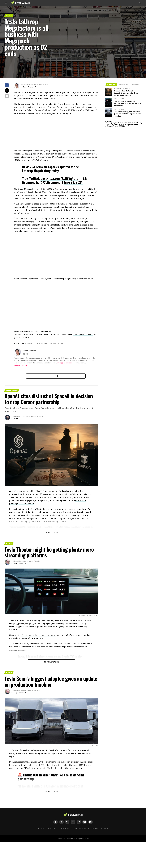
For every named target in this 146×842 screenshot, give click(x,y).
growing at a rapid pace (59, 207)
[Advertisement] (56, 133)
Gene (16, 418)
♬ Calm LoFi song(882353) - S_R (117, 126)
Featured (32, 343)
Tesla (61, 343)
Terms (95, 829)
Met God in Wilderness (64, 104)
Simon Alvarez (28, 87)
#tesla (114, 124)
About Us (50, 829)
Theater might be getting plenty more (38, 635)
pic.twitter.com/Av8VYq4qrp (59, 178)
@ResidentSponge (20, 365)
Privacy (104, 829)
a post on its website (21, 509)
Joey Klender (18, 563)
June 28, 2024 (73, 182)
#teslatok (121, 124)
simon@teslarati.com (83, 334)
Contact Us (63, 829)
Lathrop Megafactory (47, 343)
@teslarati (109, 121)
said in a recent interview (67, 761)
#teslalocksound (131, 124)
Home (41, 829)
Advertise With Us (80, 829)
